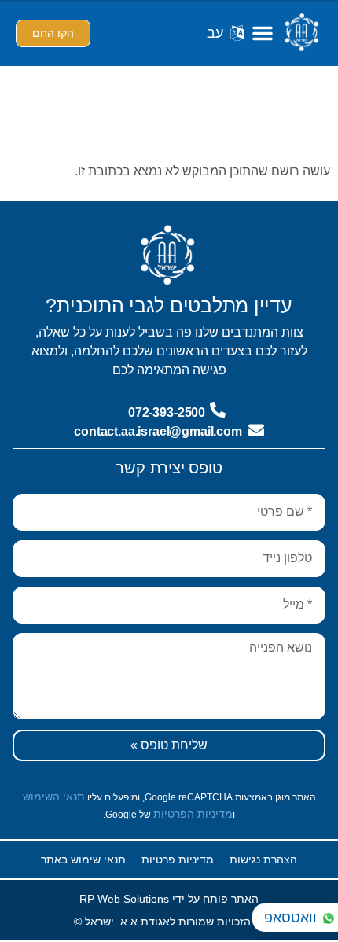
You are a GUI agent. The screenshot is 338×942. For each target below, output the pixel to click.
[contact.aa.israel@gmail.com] (256, 430)
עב (215, 33)
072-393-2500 (166, 412)
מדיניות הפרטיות (193, 814)
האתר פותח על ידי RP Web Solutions (169, 898)
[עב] (237, 33)
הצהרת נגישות (263, 859)
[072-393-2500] (218, 410)
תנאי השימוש (54, 796)
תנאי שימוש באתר (83, 859)
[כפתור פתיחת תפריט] (263, 33)
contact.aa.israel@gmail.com (158, 431)
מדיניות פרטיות (177, 859)
